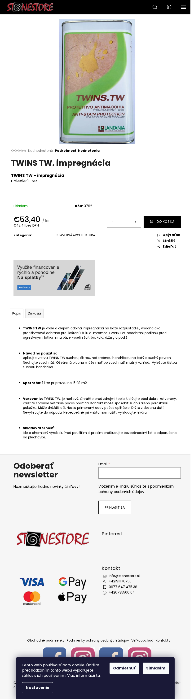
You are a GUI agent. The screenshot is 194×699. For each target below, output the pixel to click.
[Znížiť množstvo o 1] (112, 221)
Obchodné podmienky (45, 640)
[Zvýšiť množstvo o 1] (135, 221)
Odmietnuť (124, 668)
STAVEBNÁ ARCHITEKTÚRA (76, 235)
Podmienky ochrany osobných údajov (98, 640)
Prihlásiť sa (115, 507)
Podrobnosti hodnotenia (77, 151)
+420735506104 (122, 592)
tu (98, 675)
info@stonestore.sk (125, 575)
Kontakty (163, 640)
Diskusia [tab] (34, 313)
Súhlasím (155, 668)
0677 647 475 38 (123, 587)
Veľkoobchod (142, 640)
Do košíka (165, 221)
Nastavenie (37, 687)
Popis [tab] (16, 313)
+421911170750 (120, 581)
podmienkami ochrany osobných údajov (136, 489)
